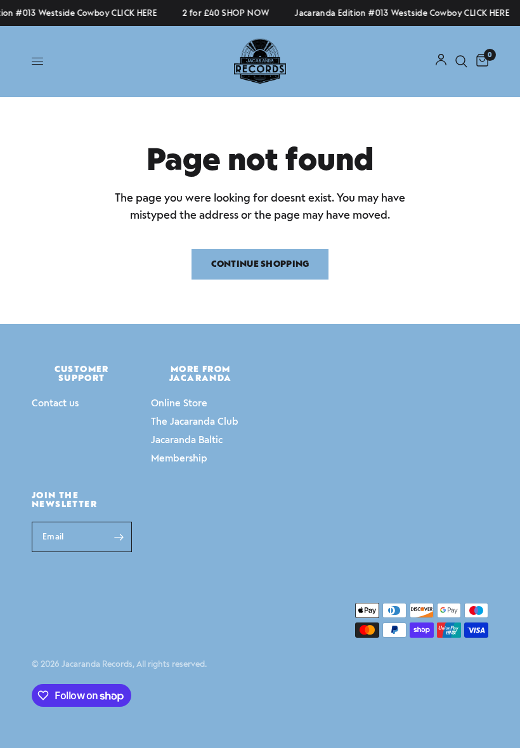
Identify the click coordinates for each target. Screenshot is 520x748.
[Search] (461, 61)
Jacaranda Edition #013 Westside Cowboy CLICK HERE (400, 13)
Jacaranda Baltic (187, 440)
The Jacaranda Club (194, 421)
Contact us (55, 403)
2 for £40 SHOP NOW (224, 13)
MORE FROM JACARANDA (200, 374)
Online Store (179, 403)
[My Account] (441, 61)
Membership (179, 458)
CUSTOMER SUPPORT (82, 374)
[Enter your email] (119, 537)
